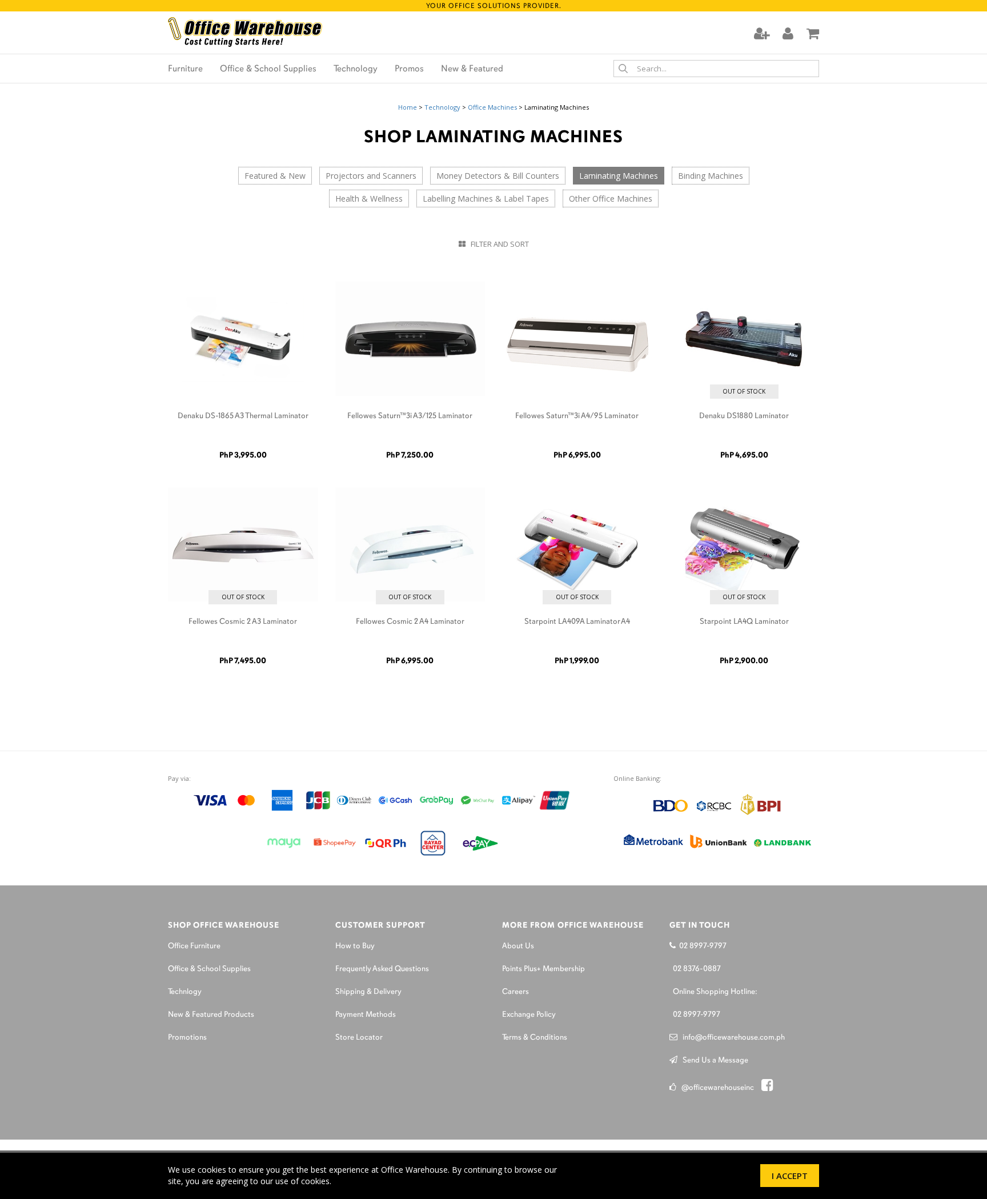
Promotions (187, 1037)
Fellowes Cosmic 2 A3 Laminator (242, 621)
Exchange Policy (529, 1014)
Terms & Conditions (534, 1037)
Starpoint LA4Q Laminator (744, 621)
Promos (409, 69)
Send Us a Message (712, 1060)
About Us (518, 946)
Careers (515, 992)
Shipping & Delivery (368, 992)
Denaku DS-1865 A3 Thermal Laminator (243, 416)
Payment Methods (365, 1014)
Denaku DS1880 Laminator (744, 416)
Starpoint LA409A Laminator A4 (577, 621)
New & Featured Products (211, 1014)
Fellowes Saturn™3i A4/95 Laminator (577, 416)
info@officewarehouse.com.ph (731, 1037)
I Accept (790, 1175)
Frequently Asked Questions (382, 969)
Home (407, 107)
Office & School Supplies (268, 69)
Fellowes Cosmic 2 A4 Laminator (410, 621)
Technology (356, 69)
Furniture (185, 69)
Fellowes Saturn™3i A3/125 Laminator (409, 416)
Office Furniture (194, 946)
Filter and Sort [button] (497, 244)
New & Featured (472, 69)
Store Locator (359, 1037)
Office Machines (492, 107)
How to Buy (355, 946)
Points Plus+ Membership (543, 969)
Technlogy (185, 992)
